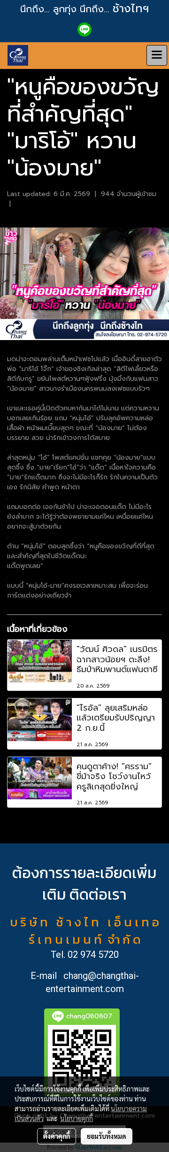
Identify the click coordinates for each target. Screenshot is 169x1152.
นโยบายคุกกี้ (76, 1118)
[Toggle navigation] (156, 55)
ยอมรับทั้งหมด (106, 1136)
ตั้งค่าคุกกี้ (56, 1136)
